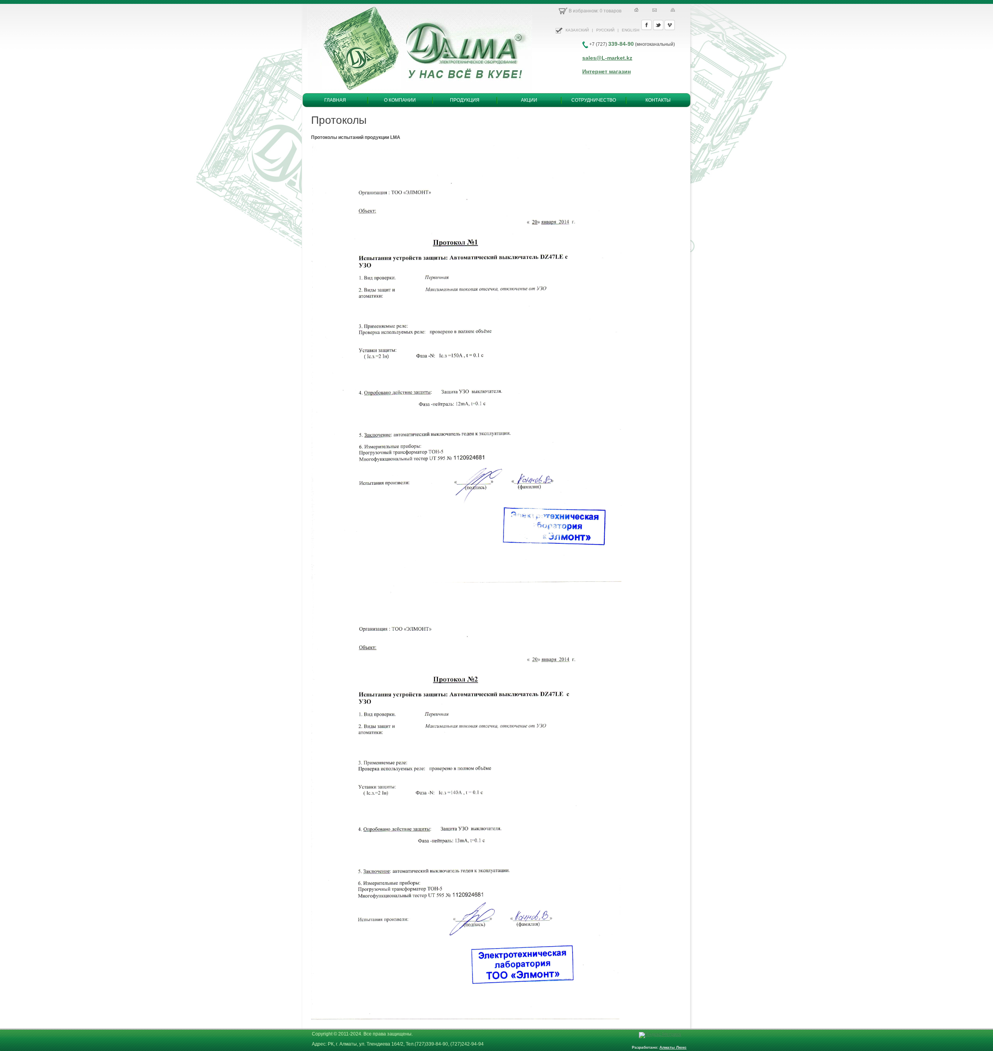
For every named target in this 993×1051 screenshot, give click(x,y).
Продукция (464, 100)
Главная (335, 100)
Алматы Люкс (673, 1047)
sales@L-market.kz (607, 58)
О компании (400, 100)
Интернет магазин (606, 71)
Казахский (577, 30)
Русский (605, 30)
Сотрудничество (593, 100)
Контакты (658, 100)
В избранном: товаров (594, 11)
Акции (529, 100)
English (630, 30)
